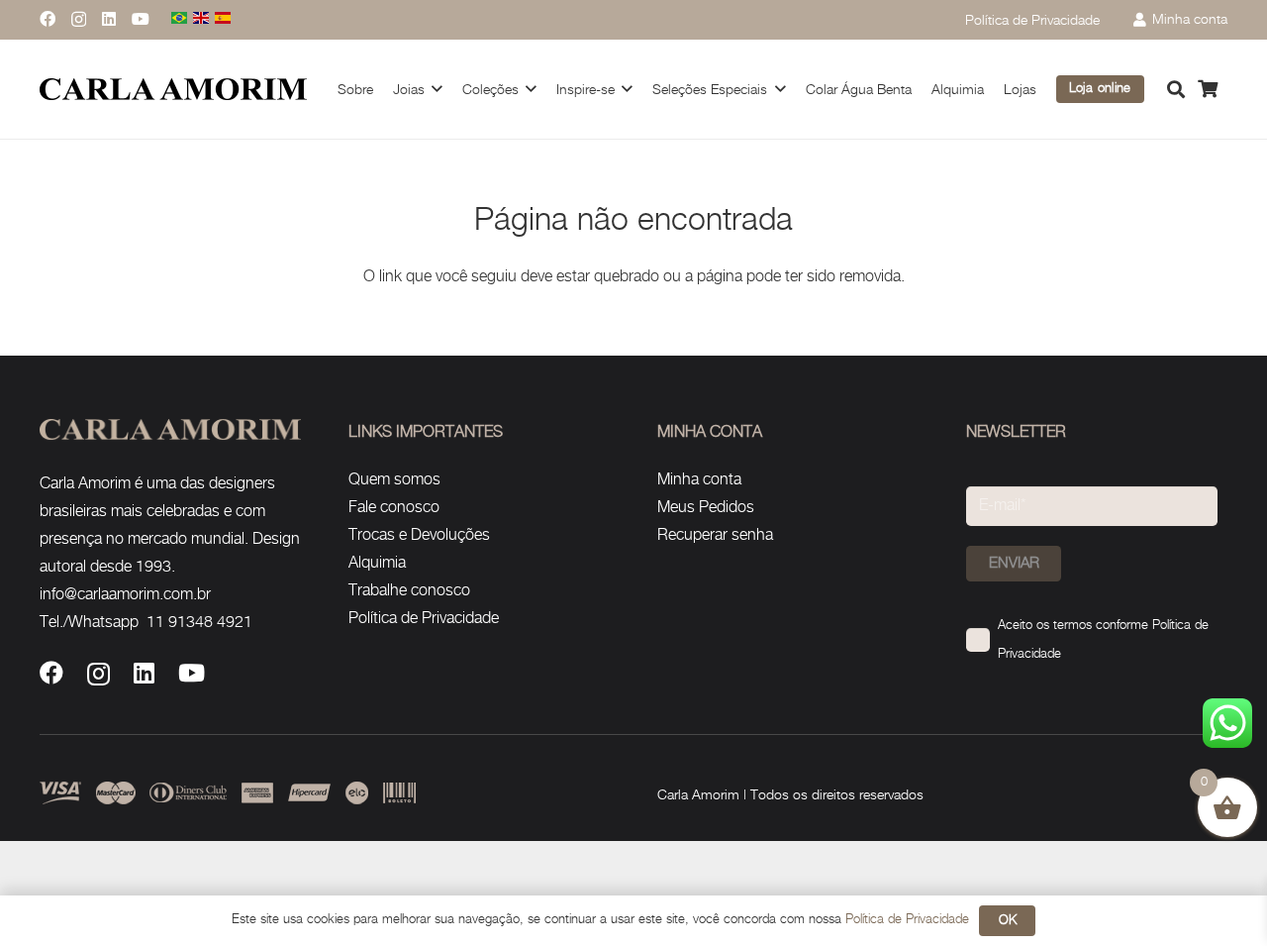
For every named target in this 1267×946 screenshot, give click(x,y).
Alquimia (377, 563)
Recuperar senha (715, 535)
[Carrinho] (1207, 89)
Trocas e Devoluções (419, 535)
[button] (437, 88)
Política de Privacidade (423, 618)
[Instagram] (78, 20)
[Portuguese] (180, 19)
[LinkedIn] (109, 19)
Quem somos (394, 480)
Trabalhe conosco (409, 590)
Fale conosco (393, 507)
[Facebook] (47, 19)
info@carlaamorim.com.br (125, 594)
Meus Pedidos (705, 507)
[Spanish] (224, 19)
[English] (202, 19)
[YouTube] (140, 19)
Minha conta (699, 480)
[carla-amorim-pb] (173, 89)
